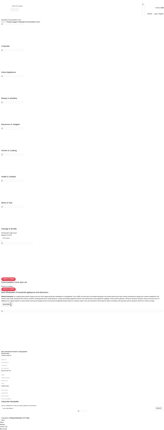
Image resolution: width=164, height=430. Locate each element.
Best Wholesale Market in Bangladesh (14, 351)
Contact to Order (8, 279)
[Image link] (82, 330)
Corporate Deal (5, 377)
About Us (3, 359)
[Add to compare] (3, 275)
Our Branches (5, 368)
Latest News (4, 393)
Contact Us (4, 365)
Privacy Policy (5, 396)
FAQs (2, 375)
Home (3, 22)
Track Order (4, 390)
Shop (2, 383)
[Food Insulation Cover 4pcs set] (16, 257)
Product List (4, 380)
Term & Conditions (6, 399)
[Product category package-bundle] (82, 126)
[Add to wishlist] (13, 275)
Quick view (8, 275)
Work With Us (5, 362)
